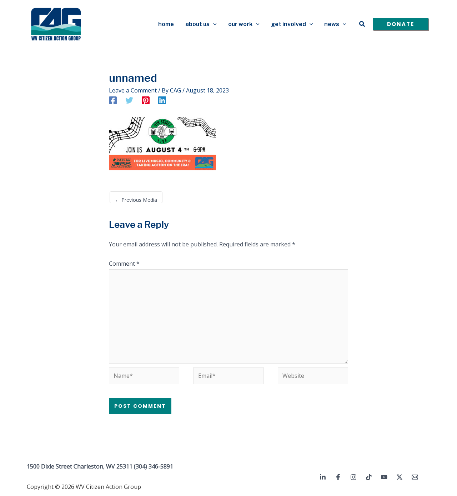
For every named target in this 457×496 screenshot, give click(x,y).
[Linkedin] (162, 100)
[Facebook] (113, 100)
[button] (213, 24)
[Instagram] (353, 477)
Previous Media (136, 199)
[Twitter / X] (399, 477)
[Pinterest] (146, 100)
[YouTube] (384, 477)
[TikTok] (369, 477)
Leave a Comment (133, 90)
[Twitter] (129, 100)
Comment (124, 263)
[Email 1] (415, 477)
